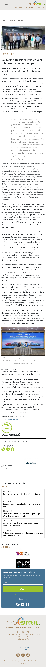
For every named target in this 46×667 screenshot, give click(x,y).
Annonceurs (23, 649)
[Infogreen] (37, 2)
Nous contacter (23, 647)
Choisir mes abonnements (23, 595)
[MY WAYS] (23, 554)
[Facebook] (12, 449)
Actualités (12, 21)
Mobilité (20, 21)
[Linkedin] (8, 449)
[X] (3, 449)
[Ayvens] (31, 468)
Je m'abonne (23, 589)
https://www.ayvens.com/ (12, 419)
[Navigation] (6, 5)
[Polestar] (23, 565)
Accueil (3, 21)
